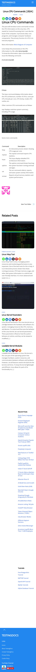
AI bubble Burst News (24, 501)
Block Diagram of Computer (23, 45)
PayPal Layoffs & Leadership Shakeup (24, 464)
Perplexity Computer (24, 449)
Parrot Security (6, 251)
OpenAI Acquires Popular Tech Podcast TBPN (26, 441)
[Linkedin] (6, 18)
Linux (21, 14)
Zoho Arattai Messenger (25, 526)
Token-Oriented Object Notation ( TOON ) (25, 512)
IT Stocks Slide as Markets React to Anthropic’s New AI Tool (26, 474)
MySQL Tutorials (23, 585)
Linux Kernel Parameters (12, 315)
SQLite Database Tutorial (26, 588)
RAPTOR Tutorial (23, 578)
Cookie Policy (6, 658)
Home (3, 645)
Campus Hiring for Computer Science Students (24, 434)
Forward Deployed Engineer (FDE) (24, 421)
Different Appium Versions (23, 521)
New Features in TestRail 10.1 (25, 453)
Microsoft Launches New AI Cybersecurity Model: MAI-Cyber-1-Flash (25, 427)
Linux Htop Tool (8, 254)
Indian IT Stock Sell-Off (25, 469)
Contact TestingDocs (7, 652)
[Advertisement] (10, 385)
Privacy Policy (6, 655)
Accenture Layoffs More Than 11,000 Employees (25, 530)
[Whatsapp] (3, 18)
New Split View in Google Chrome (25, 491)
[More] (19, 18)
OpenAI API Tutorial (24, 582)
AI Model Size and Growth (26, 483)
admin (15, 14)
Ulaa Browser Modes (24, 517)
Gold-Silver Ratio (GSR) (25, 486)
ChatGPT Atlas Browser (25, 508)
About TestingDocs (7, 648)
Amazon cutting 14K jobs (26, 504)
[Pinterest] (16, 18)
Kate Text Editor (26, 204)
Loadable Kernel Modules (12, 346)
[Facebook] (10, 18)
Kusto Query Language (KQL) (25, 416)
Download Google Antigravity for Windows (25, 496)
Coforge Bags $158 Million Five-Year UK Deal (26, 459)
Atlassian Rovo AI (23, 479)
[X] (13, 18)
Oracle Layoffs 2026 (24, 445)
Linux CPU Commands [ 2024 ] (18, 11)
